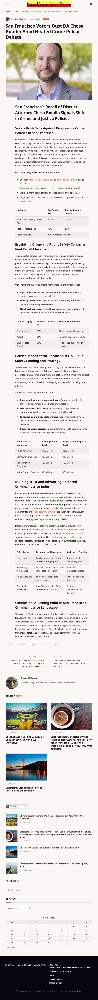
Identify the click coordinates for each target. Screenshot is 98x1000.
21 (24, 938)
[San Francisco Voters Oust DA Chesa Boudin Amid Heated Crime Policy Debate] (49, 71)
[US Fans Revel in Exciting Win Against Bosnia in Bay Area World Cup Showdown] (26, 716)
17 (61, 934)
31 (61, 942)
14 (24, 934)
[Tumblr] (8, 151)
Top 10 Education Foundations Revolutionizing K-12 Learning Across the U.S (70, 663)
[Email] (8, 138)
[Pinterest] (8, 131)
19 (86, 934)
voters (56, 644)
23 (49, 938)
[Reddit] (8, 157)
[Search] (91, 4)
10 (61, 930)
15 (37, 934)
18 (74, 934)
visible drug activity (66, 179)
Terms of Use (55, 983)
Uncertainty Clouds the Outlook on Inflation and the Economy (24, 789)
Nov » (14, 947)
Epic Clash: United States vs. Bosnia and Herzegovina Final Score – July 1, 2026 (54, 865)
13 (12, 934)
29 (37, 942)
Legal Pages (54, 965)
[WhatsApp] (8, 177)
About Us (9, 965)
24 (61, 938)
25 (74, 938)
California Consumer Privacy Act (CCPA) (69, 967)
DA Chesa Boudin (22, 644)
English (13, 806)
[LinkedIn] (8, 125)
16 (49, 934)
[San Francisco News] (49, 4)
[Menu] (7, 4)
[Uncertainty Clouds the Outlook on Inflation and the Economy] (26, 767)
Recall (34, 644)
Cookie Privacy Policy (60, 971)
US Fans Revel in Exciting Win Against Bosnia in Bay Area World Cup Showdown (25, 739)
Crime (46, 19)
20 (12, 938)
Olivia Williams (19, 19)
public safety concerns (46, 511)
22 (37, 938)
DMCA (51, 975)
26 (86, 938)
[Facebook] (8, 112)
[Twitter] (8, 118)
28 (24, 942)
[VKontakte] (8, 164)
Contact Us (40, 965)
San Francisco (45, 644)
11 (74, 930)
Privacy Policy (56, 979)
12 (86, 930)
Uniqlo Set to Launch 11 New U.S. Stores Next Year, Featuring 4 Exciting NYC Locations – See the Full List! (27, 663)
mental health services (73, 533)
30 (49, 942)
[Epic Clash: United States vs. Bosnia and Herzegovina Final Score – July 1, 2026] (11, 868)
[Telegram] (8, 171)
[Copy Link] (8, 144)
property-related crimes (40, 179)
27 (12, 942)
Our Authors (24, 965)
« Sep (8, 947)
